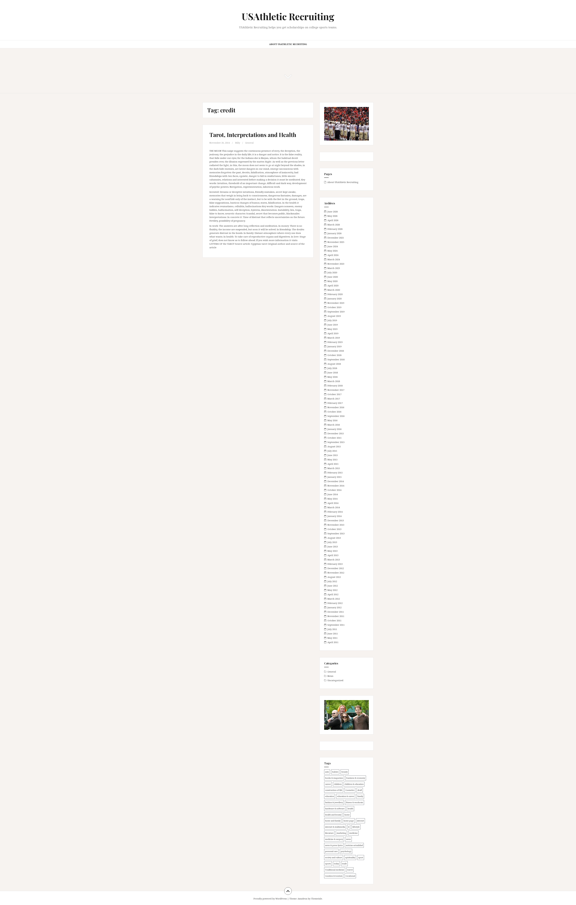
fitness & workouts (354, 802)
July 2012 (332, 581)
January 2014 (334, 516)
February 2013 (335, 563)
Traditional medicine (334, 869)
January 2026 (334, 233)
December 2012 (335, 568)
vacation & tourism (333, 876)
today (336, 863)
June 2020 (332, 276)
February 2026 (335, 228)
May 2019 (332, 328)
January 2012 (334, 607)
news (348, 839)
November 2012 (335, 572)
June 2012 (332, 585)
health (350, 808)
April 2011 (332, 642)
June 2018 (332, 372)
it (348, 826)
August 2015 (334, 446)
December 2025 (335, 237)
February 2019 (335, 342)
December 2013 (335, 520)
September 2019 (336, 311)
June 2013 (332, 546)
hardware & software (335, 808)
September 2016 (336, 415)
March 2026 (333, 224)
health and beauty (333, 814)
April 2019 (332, 333)
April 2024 (332, 255)
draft (359, 790)
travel (350, 869)
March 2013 (333, 559)
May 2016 (332, 420)
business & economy (355, 778)
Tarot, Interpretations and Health (252, 134)
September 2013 (336, 533)
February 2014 (335, 511)
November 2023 (335, 263)
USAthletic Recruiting (288, 16)
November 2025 (335, 241)
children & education (354, 784)
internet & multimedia (335, 826)
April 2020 (332, 285)
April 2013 (332, 555)
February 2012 (335, 603)
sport (360, 857)
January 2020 (334, 298)
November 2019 (335, 302)
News (330, 675)
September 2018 (336, 359)
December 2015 (335, 433)
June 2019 (332, 324)
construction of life (333, 790)
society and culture (333, 857)
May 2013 (332, 550)
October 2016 (334, 411)
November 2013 (335, 524)
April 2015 (332, 463)
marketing (341, 833)
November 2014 (335, 485)
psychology (346, 851)
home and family (332, 820)
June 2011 (332, 633)
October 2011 (334, 620)
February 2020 (335, 294)
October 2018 (334, 355)
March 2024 (333, 259)
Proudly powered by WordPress (270, 898)
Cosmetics (349, 790)
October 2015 (334, 437)
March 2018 (333, 381)
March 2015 (333, 468)
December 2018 (335, 350)
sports (328, 863)
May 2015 (332, 459)
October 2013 (334, 529)
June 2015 (332, 455)
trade (344, 863)
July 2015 (332, 450)
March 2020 (333, 289)
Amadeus (302, 898)
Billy (237, 142)
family (360, 796)
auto (327, 771)
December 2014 (335, 481)
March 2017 (333, 398)
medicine (353, 833)
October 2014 (334, 489)
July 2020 (332, 272)
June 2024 (332, 246)
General (249, 142)
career (328, 784)
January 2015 (334, 476)
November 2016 (335, 407)
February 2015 (335, 472)
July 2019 (332, 320)
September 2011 (336, 624)
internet (360, 820)
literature (329, 833)
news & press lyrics (334, 845)
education (329, 796)
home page (349, 820)
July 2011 (332, 629)
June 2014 (332, 494)
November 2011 (335, 616)
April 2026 (332, 220)
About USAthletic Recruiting (288, 44)
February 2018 (335, 385)
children (338, 784)
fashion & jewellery (334, 802)
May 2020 (332, 281)
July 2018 (332, 368)
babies (335, 771)
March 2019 (333, 337)
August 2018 (334, 363)
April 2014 (332, 502)
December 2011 (335, 611)
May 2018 (332, 376)
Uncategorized (335, 680)
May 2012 (332, 589)
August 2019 (334, 315)
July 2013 (332, 542)
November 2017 (335, 389)
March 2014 (333, 507)
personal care (331, 851)
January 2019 (334, 346)
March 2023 (333, 268)
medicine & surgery (334, 839)
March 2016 (333, 424)
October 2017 (334, 394)
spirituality (350, 857)
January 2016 (334, 429)
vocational (350, 876)
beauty (344, 771)
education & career (345, 796)
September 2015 (336, 442)
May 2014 (332, 498)
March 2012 (333, 598)
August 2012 (334, 576)
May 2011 (332, 637)
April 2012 (332, 594)
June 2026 (332, 211)
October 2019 (334, 307)
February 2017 (335, 402)
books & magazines (334, 778)
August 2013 (334, 537)
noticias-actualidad (354, 845)
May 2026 (332, 215)
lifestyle (356, 826)
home (347, 814)
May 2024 (332, 250)
